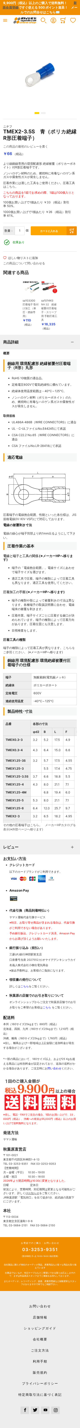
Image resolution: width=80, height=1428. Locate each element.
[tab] (40, 342)
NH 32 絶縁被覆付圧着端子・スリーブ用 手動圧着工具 (49, 312)
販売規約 (40, 1372)
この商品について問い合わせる (24, 263)
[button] (43, 20)
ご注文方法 (40, 1350)
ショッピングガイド (40, 1328)
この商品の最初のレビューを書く (25, 146)
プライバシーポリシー (40, 1383)
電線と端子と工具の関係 (20, 556)
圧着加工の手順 (14, 592)
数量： (8, 230)
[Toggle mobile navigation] (5, 20)
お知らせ (33, 1193)
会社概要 (40, 1339)
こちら (10, 186)
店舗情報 (40, 1317)
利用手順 (40, 1361)
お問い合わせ (40, 1306)
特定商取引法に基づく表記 (40, 1395)
